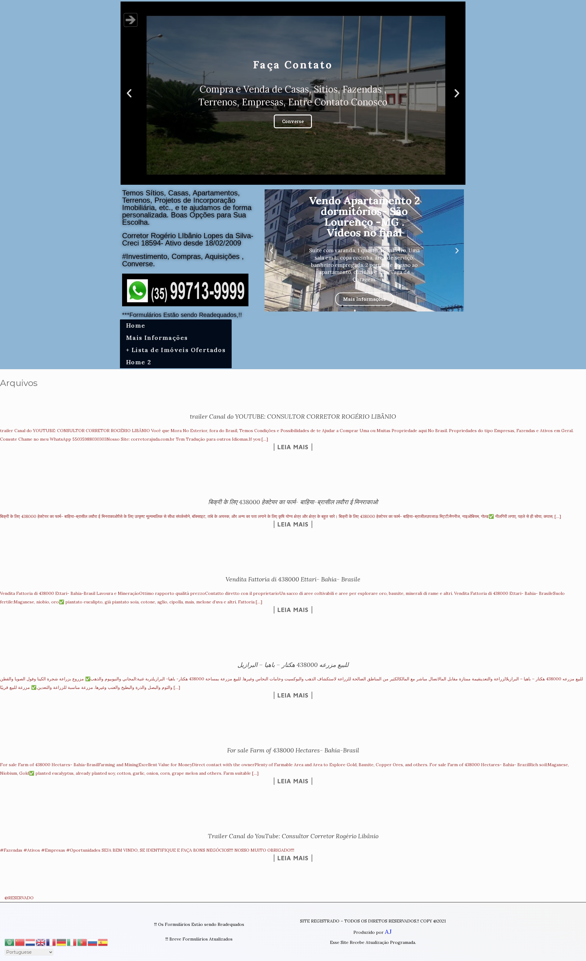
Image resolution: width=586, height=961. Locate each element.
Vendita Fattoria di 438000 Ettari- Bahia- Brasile (293, 579)
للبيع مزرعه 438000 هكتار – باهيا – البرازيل (293, 664)
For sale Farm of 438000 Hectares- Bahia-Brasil (293, 750)
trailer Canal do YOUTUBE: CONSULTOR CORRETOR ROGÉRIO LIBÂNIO (293, 416)
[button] (287, 179)
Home (136, 325)
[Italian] (72, 941)
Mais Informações (157, 337)
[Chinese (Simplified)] (20, 941)
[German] (61, 941)
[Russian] (93, 941)
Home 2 (138, 362)
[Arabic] (10, 941)
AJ (388, 931)
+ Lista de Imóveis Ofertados (176, 350)
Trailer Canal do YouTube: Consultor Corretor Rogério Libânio (293, 836)
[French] (51, 941)
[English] (41, 941)
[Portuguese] (82, 941)
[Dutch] (30, 941)
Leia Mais (293, 446)
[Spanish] (103, 941)
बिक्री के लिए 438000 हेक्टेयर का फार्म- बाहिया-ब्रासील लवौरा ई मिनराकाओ (293, 502)
